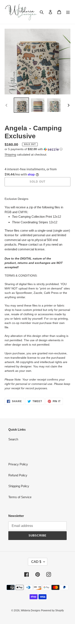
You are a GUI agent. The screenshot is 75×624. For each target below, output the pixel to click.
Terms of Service (19, 497)
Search (13, 439)
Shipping (10, 154)
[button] (33, 149)
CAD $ (36, 561)
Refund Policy (17, 475)
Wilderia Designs (30, 610)
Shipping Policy (18, 486)
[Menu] (68, 11)
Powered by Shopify (52, 610)
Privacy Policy (18, 464)
